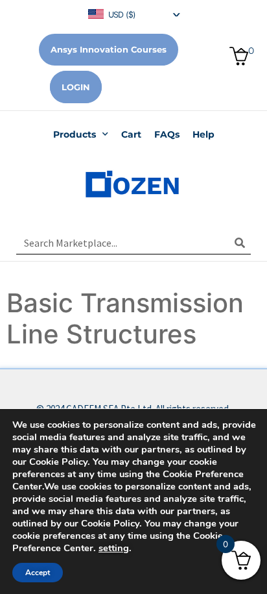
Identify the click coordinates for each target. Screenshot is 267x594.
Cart (131, 134)
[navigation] (133, 13)
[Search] (239, 243)
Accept (37, 572)
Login (76, 87)
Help (203, 134)
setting (114, 548)
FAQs (167, 134)
